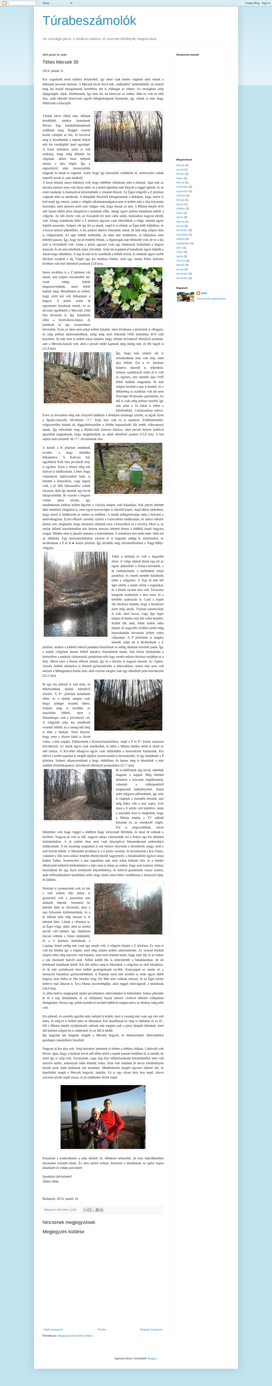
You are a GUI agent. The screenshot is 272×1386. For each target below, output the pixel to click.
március (181, 195)
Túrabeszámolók (89, 20)
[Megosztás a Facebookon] (97, 1210)
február (180, 165)
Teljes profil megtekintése (211, 298)
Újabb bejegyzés (53, 1329)
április (179, 217)
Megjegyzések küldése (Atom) (75, 1335)
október (180, 208)
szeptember (183, 243)
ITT (88, 420)
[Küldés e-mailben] (85, 1210)
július (179, 247)
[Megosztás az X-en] (93, 1210)
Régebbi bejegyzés (151, 1329)
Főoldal (101, 1329)
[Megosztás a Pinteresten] (101, 1210)
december (182, 230)
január (180, 169)
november (182, 186)
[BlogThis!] (89, 1210)
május (179, 178)
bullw (204, 293)
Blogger (152, 1358)
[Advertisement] (203, 124)
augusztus (182, 191)
